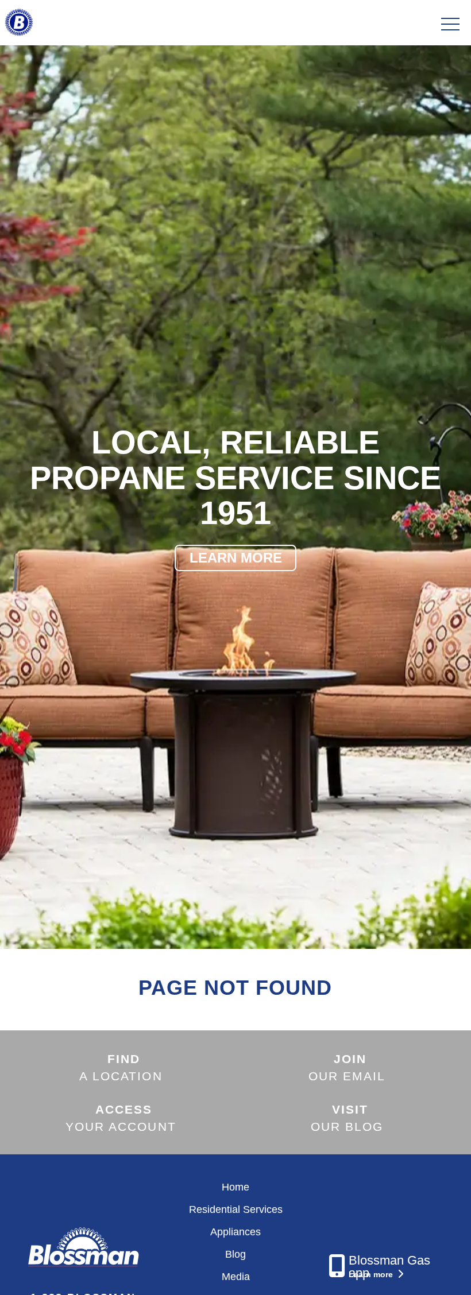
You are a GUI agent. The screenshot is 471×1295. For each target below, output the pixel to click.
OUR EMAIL (347, 1067)
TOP (430, 1272)
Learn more (372, 1274)
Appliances (235, 1232)
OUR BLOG (347, 1118)
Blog (235, 1254)
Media (236, 1276)
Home (235, 1187)
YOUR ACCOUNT (120, 1118)
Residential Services (236, 1209)
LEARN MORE (236, 557)
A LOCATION (121, 1067)
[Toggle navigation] (450, 24)
